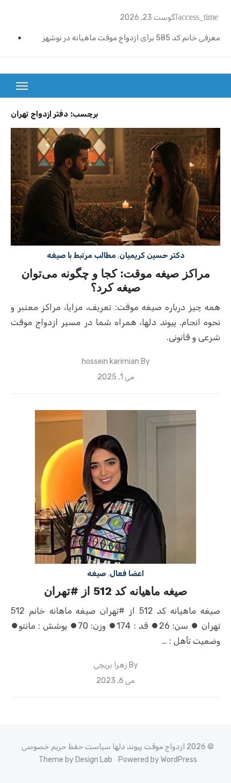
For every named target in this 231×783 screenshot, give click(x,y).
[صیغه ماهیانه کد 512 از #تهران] (115, 487)
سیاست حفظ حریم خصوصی (66, 746)
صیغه (96, 573)
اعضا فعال (127, 573)
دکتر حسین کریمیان (152, 255)
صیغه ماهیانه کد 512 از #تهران (115, 591)
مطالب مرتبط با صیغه (81, 255)
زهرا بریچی (110, 665)
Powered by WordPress (157, 759)
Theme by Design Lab (75, 759)
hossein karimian (110, 361)
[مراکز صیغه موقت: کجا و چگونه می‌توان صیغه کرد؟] (115, 187)
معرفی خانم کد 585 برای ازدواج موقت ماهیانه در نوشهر (131, 37)
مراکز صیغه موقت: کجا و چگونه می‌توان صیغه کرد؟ (115, 280)
